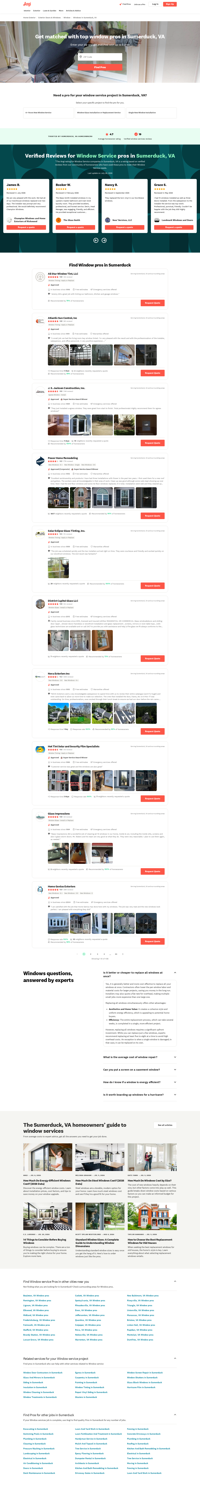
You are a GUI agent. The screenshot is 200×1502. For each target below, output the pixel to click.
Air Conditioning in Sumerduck (38, 1463)
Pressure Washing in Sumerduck (39, 1448)
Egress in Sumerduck (85, 1372)
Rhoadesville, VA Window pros (90, 1305)
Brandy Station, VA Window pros (39, 1334)
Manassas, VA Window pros (140, 1315)
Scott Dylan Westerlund (88, 1234)
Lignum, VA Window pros (35, 1305)
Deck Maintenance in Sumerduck (39, 1473)
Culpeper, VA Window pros (88, 1325)
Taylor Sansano (136, 1234)
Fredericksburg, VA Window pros (39, 1320)
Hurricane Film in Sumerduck (141, 1387)
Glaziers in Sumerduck (86, 1397)
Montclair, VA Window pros (140, 1334)
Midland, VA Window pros (35, 1315)
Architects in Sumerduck (87, 1463)
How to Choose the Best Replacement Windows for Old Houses (150, 1241)
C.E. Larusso (29, 1234)
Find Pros (100, 67)
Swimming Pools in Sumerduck (38, 1433)
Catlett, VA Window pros (87, 1295)
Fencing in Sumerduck (138, 1429)
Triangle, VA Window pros (139, 1305)
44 (116, 954)
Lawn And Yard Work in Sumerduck (92, 1429)
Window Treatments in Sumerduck (40, 1397)
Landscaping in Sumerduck (36, 1453)
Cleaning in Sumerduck (34, 1443)
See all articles (165, 1125)
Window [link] (67, 17)
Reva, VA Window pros (86, 1329)
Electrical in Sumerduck (34, 1458)
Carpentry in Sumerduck (87, 1377)
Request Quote (152, 302)
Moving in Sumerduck (137, 1463)
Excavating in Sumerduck (35, 1429)
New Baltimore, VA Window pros (143, 1295)
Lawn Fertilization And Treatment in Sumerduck (98, 1433)
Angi (25, 1175)
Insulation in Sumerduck (35, 1387)
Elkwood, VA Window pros (36, 1310)
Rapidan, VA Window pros (139, 1329)
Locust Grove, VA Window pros (38, 1339)
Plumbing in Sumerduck (35, 1438)
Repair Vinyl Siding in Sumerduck (91, 1392)
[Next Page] (122, 954)
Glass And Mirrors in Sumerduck (39, 1377)
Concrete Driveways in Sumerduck (144, 1433)
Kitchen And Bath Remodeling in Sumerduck (96, 1468)
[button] (58, 354)
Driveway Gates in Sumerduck (89, 1473)
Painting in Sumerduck (86, 1382)
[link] (9, 220)
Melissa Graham (84, 1175)
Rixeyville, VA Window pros (140, 1300)
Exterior (36, 10)
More (61, 10)
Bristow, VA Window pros (139, 1320)
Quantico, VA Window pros (88, 1320)
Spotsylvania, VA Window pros (90, 1300)
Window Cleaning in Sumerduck (38, 1392)
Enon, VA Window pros (86, 1310)
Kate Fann (133, 1175)
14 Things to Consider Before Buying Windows (44, 1241)
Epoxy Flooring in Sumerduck (89, 1453)
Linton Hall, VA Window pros (141, 1325)
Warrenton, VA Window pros (88, 1339)
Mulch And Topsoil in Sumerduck (91, 1443)
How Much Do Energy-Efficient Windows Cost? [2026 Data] (46, 1182)
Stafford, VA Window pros (35, 1329)
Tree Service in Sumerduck (88, 1448)
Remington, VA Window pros (37, 1300)
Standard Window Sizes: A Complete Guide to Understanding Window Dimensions (97, 1243)
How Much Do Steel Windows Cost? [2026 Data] (100, 1182)
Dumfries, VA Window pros (140, 1339)
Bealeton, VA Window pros (36, 1295)
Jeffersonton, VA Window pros (90, 1315)
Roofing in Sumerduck (138, 1443)
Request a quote (26, 227)
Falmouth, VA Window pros (36, 1325)
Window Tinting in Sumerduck (89, 1387)
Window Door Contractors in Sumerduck (42, 1372)
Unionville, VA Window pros (140, 1310)
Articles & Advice (73, 10)
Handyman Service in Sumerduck (91, 1438)
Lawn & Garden (49, 10)
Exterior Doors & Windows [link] (49, 17)
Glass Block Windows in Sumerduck (144, 1382)
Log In (155, 4)
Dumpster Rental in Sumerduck (90, 1458)
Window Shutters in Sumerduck (142, 1377)
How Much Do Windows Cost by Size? (149, 1180)
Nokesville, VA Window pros (89, 1334)
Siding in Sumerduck (33, 1382)
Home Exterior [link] (29, 17)
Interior (27, 10)
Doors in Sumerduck (33, 1468)
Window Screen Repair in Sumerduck (145, 1372)
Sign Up (170, 4)
